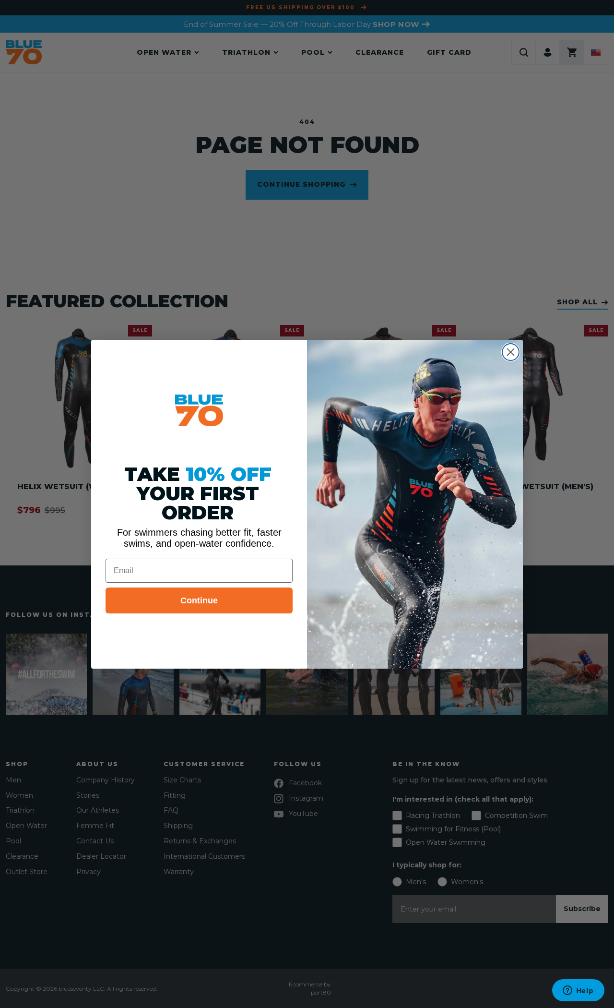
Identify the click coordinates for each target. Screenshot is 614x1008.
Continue (199, 600)
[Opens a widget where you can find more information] (578, 991)
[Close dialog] (510, 352)
